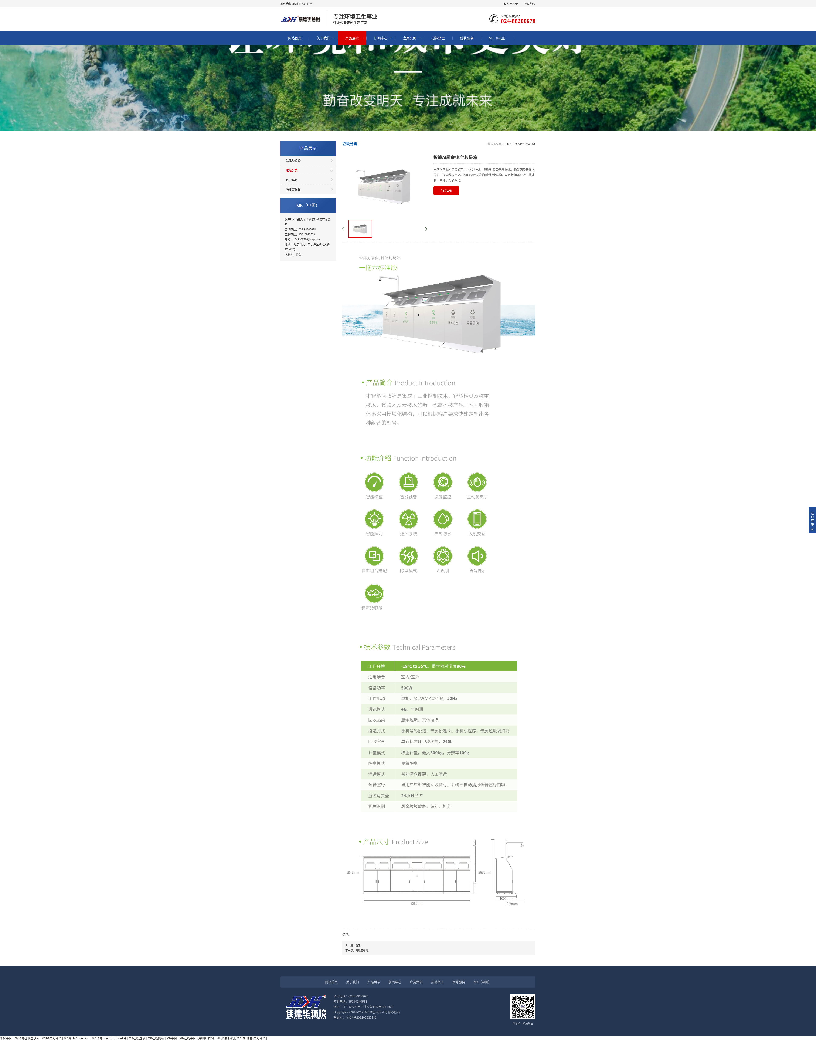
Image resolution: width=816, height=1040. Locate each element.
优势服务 (467, 37)
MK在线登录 (137, 1038)
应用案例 (409, 37)
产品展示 (352, 37)
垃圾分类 (292, 170)
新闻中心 (381, 37)
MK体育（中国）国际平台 (109, 1038)
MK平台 (172, 1038)
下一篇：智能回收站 (356, 950)
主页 (507, 144)
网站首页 (295, 37)
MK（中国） (512, 3)
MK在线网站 (156, 1038)
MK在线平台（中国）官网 (197, 1038)
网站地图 (530, 3)
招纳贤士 (438, 37)
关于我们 (323, 37)
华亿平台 (6, 1038)
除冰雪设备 (293, 189)
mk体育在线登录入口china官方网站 (37, 1038)
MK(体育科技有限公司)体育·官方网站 (240, 1038)
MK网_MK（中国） (76, 1038)
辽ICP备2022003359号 (361, 1017)
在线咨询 (446, 191)
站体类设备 (293, 160)
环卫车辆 (292, 179)
